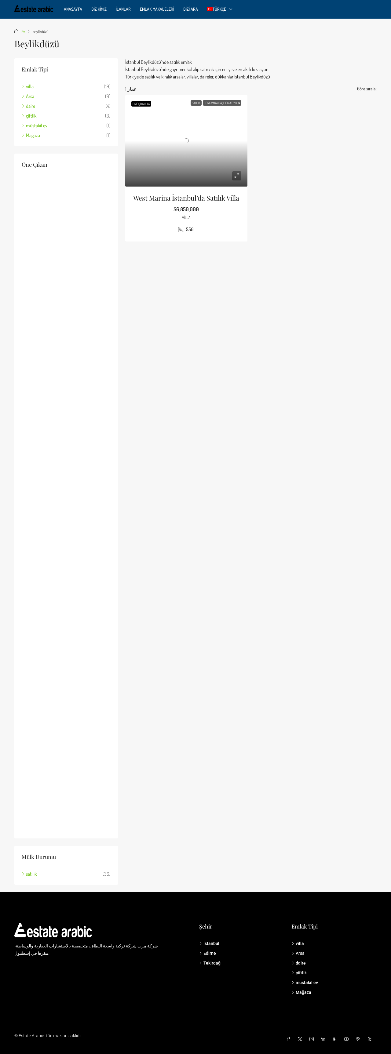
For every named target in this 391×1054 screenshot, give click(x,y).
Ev (23, 31)
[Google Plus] (336, 1039)
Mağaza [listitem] (33, 135)
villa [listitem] (30, 86)
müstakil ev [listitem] (36, 125)
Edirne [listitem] (209, 953)
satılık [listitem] (31, 874)
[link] (186, 141)
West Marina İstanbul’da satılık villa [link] (186, 197)
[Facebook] (289, 1039)
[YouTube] (347, 1039)
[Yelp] (370, 1039)
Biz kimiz (99, 9)
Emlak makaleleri (157, 9)
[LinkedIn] (324, 1039)
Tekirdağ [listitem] (212, 963)
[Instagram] (312, 1039)
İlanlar (123, 9)
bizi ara (190, 9)
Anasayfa (73, 9)
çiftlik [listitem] (31, 116)
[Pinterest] (359, 1039)
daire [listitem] (30, 106)
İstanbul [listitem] (211, 943)
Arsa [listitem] (30, 96)
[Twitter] (301, 1039)
